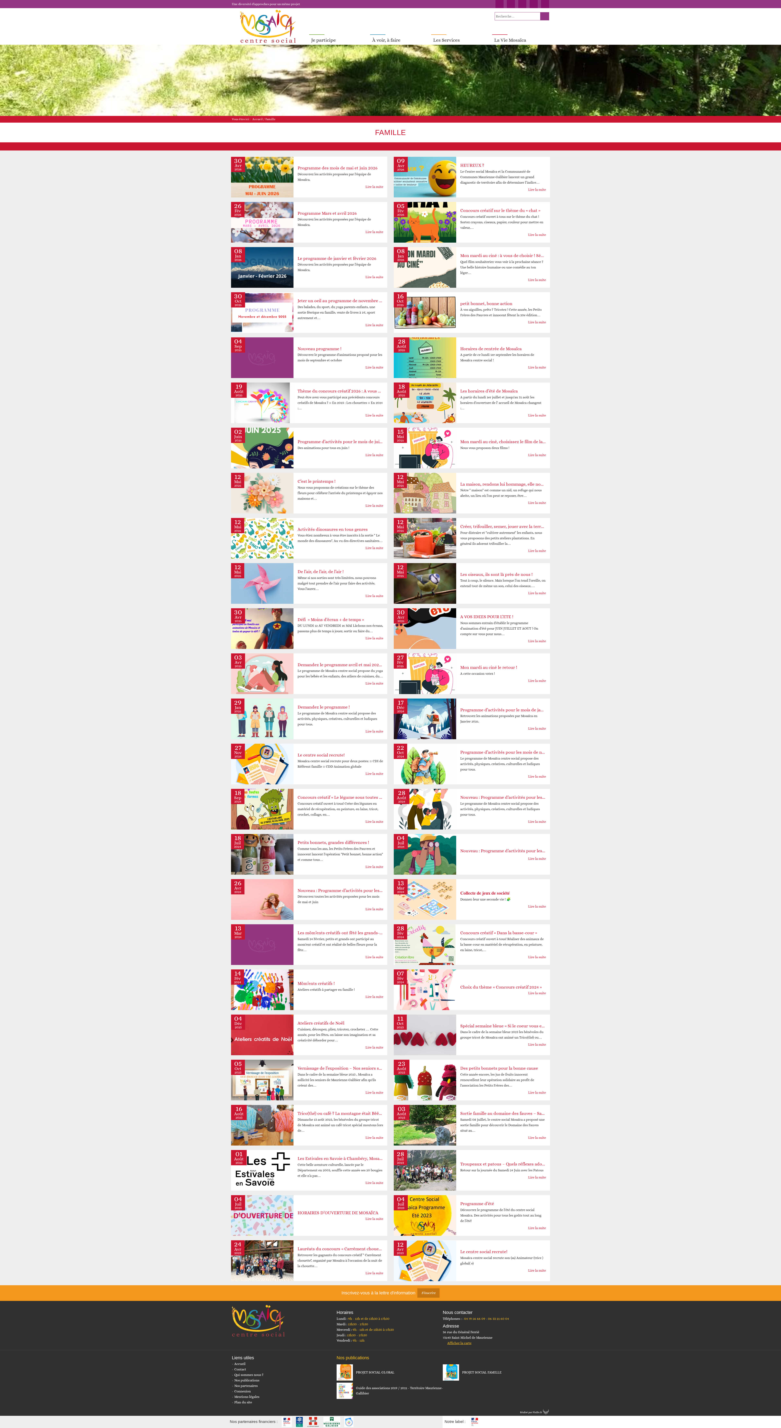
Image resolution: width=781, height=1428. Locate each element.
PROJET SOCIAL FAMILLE (482, 1372)
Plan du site (243, 1402)
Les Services (446, 40)
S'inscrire (428, 1293)
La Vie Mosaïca (510, 40)
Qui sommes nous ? (248, 1375)
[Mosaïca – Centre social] (268, 26)
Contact (240, 1369)
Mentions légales (246, 1397)
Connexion (242, 1391)
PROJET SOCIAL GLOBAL (375, 1372)
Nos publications (246, 1380)
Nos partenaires (246, 1386)
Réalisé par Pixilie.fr (531, 1412)
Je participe (323, 40)
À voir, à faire (386, 40)
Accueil (257, 119)
